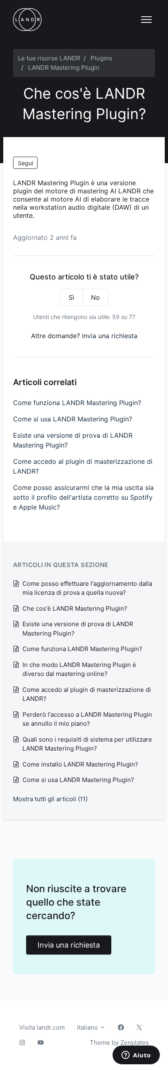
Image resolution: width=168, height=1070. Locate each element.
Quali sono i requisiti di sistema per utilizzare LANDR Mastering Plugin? (87, 744)
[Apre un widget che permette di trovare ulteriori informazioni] (136, 1056)
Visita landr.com (42, 1027)
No (95, 297)
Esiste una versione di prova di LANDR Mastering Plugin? (73, 440)
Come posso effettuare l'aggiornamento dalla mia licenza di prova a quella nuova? (87, 588)
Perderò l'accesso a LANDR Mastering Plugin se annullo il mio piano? (87, 719)
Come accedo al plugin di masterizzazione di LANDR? (83, 466)
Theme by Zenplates (119, 1042)
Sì (71, 297)
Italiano (88, 1027)
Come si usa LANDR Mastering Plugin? (72, 419)
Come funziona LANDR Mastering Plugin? (77, 403)
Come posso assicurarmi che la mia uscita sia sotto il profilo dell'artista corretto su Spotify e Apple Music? (83, 497)
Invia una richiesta (109, 336)
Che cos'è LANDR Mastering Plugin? (74, 608)
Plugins (101, 58)
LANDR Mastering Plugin (63, 67)
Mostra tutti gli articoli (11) (50, 799)
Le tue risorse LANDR (49, 58)
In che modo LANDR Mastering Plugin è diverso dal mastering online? (79, 669)
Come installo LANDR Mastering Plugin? (80, 764)
